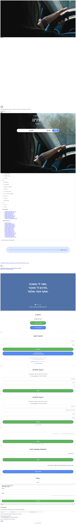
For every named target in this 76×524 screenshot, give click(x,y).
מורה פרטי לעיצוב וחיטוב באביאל (10, 211)
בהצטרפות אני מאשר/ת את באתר (10, 517)
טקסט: (3, 493)
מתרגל (5, 196)
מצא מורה (55, 130)
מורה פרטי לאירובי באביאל (9, 212)
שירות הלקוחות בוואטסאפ (34, 361)
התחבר (36, 424)
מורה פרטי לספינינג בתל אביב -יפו (10, 236)
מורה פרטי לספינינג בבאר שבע (10, 225)
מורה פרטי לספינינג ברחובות (9, 234)
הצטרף (38, 422)
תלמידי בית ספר (8, 187)
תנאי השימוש (35, 403)
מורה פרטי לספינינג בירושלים (10, 230)
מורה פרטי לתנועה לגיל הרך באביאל (11, 218)
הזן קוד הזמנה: (70, 453)
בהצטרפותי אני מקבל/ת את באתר (38, 403)
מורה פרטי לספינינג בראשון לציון (10, 233)
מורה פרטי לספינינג (8, 222)
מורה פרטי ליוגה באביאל (9, 214)
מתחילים (6, 182)
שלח (1, 112)
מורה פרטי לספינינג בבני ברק (10, 226)
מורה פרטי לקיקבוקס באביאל (10, 216)
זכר (5, 204)
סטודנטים (6, 200)
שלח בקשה (38, 471)
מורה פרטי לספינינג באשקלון (9, 224)
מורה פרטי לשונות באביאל (9, 217)
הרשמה (35, 363)
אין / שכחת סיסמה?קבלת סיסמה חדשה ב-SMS (38, 353)
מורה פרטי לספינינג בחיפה (9, 229)
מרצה (5, 198)
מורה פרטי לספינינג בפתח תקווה (10, 232)
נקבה (5, 207)
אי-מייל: (3, 488)
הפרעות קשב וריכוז (8, 193)
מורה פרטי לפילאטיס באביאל (10, 215)
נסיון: (3, 180)
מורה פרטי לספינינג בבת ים (9, 227)
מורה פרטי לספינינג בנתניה (9, 231)
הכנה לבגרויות (7, 191)
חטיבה (5, 189)
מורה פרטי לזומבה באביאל (9, 213)
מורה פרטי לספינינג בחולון (9, 228)
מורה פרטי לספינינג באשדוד (9, 223)
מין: (3, 202)
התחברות (38, 349)
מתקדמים (6, 184)
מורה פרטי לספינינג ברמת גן (9, 235)
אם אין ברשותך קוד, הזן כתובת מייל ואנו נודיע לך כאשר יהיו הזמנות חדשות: (60, 465)
